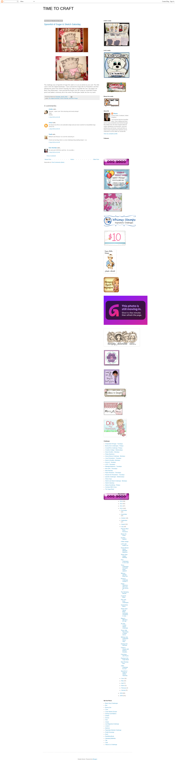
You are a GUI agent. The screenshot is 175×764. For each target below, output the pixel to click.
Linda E (107, 726)
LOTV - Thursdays (110, 464)
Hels (106, 720)
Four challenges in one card (125, 561)
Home (72, 159)
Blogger (95, 759)
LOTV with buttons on (124, 544)
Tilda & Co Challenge (111, 744)
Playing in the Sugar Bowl (125, 659)
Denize (107, 718)
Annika (51, 109)
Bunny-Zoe (108, 707)
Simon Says (108, 479)
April (122, 683)
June (122, 678)
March (123, 685)
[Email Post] (71, 96)
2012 (121, 503)
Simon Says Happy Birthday (124, 556)
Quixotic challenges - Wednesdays (114, 476)
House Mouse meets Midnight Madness (125, 550)
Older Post (96, 159)
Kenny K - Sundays (110, 462)
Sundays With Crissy (111, 487)
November (124, 514)
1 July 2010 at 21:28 (54, 117)
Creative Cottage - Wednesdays (114, 450)
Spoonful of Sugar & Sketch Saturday (62, 24)
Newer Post (48, 159)
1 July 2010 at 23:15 (54, 129)
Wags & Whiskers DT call (124, 620)
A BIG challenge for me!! (124, 667)
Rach (106, 734)
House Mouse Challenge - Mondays (115, 456)
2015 (121, 496)
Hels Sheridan (53, 148)
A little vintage (125, 541)
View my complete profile (110, 133)
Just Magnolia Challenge (112, 724)
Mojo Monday (109, 470)
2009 (121, 693)
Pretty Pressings (109, 732)
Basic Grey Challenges (111, 703)
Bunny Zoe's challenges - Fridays (114, 446)
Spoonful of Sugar (73, 98)
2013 (121, 501)
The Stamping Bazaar (125, 592)
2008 (121, 695)
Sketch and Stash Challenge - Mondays (116, 481)
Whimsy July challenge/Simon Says (124, 639)
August (123, 524)
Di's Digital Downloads (54, 98)
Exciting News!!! (123, 538)
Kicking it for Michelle (124, 644)
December (124, 510)
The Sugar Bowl (109, 489)
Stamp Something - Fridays (112, 485)
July (122, 526)
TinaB (50, 134)
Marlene (107, 728)
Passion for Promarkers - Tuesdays (114, 474)
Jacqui (107, 722)
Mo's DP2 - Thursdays (111, 468)
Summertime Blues (124, 605)
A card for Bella (123, 596)
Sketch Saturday (64, 98)
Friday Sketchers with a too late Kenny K (124, 586)
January (123, 690)
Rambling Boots (109, 736)
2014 (121, 499)
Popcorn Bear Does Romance (125, 530)
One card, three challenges (125, 601)
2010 (121, 508)
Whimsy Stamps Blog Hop (124, 575)
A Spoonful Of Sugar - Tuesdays (114, 444)
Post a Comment (51, 156)
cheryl (50, 122)
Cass (106, 709)
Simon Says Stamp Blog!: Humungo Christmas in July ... (124, 612)
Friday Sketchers (109, 454)
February (123, 688)
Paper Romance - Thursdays (113, 472)
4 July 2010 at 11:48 (54, 152)
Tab (106, 740)
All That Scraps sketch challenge (124, 626)
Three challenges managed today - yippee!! (125, 568)
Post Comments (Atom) (58, 162)
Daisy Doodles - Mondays (112, 452)
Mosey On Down (123, 534)
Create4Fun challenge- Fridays (113, 448)
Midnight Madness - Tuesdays (113, 466)
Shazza (115, 113)
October (123, 518)
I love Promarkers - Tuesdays (113, 458)
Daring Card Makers (110, 713)
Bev (106, 705)
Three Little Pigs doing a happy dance (124, 632)
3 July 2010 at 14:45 (54, 142)
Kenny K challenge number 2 (124, 580)
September (124, 520)
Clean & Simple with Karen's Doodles (125, 650)
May (122, 681)
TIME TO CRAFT (58, 8)
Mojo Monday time (124, 662)
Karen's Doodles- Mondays (112, 460)
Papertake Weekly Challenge (113, 730)
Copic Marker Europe (111, 711)
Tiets (106, 742)
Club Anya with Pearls (125, 655)
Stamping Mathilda (110, 738)
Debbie (107, 715)
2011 (121, 506)
